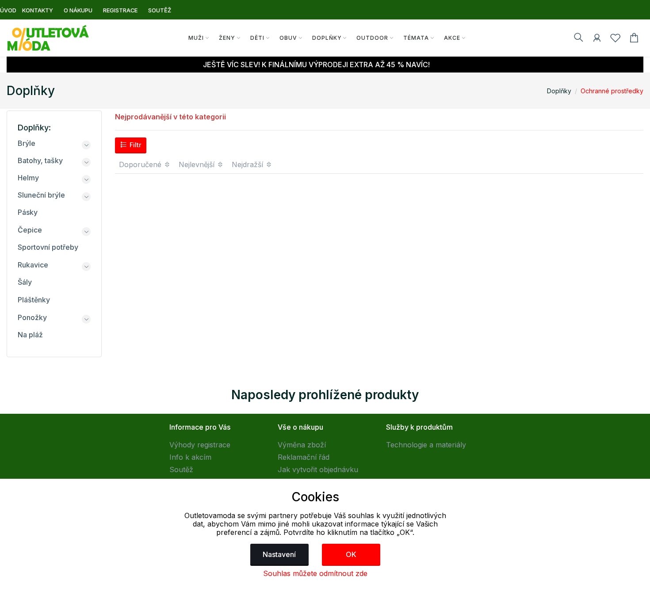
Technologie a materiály (426, 444)
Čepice (30, 229)
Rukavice (33, 264)
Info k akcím (190, 457)
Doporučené (141, 164)
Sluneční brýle (41, 195)
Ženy (227, 37)
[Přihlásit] (597, 39)
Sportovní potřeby (48, 247)
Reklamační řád (303, 457)
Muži (196, 37)
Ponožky (32, 317)
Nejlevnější (198, 164)
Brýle (26, 143)
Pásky (28, 212)
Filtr (134, 145)
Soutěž (181, 469)
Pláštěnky (34, 299)
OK (351, 554)
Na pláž (30, 334)
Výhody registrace (199, 444)
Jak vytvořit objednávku (318, 469)
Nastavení (279, 554)
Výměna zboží (302, 444)
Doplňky (327, 37)
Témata (416, 37)
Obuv (288, 37)
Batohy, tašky (40, 160)
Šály (25, 282)
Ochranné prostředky (612, 91)
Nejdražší (248, 164)
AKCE (452, 37)
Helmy (28, 177)
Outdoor (372, 37)
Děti (257, 37)
